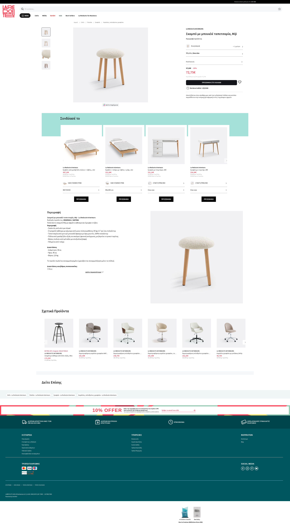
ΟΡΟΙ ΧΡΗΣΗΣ (17, 485)
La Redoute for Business (87, 16)
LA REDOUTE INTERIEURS (53, 353)
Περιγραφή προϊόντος (194, 39)
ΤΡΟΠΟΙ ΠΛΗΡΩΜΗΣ (40, 485)
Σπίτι (37, 16)
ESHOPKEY (14, 496)
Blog (242, 442)
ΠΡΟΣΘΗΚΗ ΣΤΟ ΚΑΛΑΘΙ (211, 82)
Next (226, 160)
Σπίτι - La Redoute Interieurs (16, 395)
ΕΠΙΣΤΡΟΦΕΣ (8, 485)
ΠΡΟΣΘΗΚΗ (81, 199)
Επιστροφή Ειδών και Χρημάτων (31, 453)
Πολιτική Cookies (26, 451)
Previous (64, 162)
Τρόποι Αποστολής (136, 448)
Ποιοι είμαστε (25, 439)
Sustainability (135, 445)
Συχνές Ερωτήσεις (136, 442)
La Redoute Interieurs (194, 29)
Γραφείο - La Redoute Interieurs (64, 395)
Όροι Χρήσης (25, 445)
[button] (22, 9)
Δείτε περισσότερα (93, 272)
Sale (60, 16)
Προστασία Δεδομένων (28, 448)
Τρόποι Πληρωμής (136, 451)
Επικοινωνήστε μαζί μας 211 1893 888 (145, 2)
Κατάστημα (244, 439)
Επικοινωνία (134, 439)
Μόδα (44, 16)
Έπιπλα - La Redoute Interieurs (40, 395)
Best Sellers (70, 16)
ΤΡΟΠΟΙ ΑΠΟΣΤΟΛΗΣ (27, 485)
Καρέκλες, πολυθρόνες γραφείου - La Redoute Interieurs (97, 395)
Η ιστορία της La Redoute (29, 442)
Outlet (52, 16)
